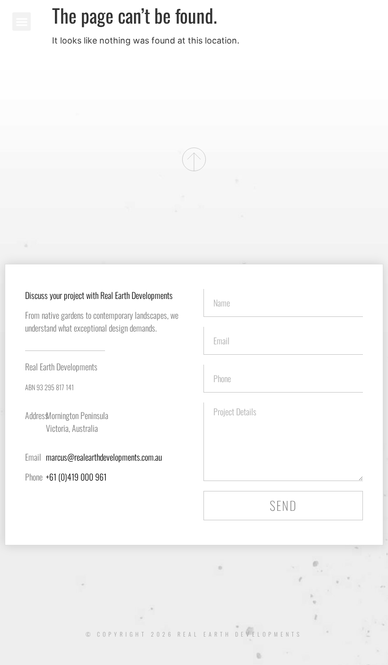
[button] (21, 21)
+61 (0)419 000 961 (76, 477)
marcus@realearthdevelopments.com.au (104, 457)
